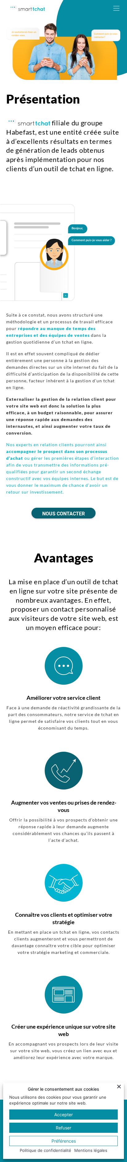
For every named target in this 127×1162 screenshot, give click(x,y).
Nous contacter (63, 514)
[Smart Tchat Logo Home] (26, 6)
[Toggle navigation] (116, 8)
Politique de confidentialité (45, 1150)
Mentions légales (90, 1150)
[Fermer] (119, 1086)
